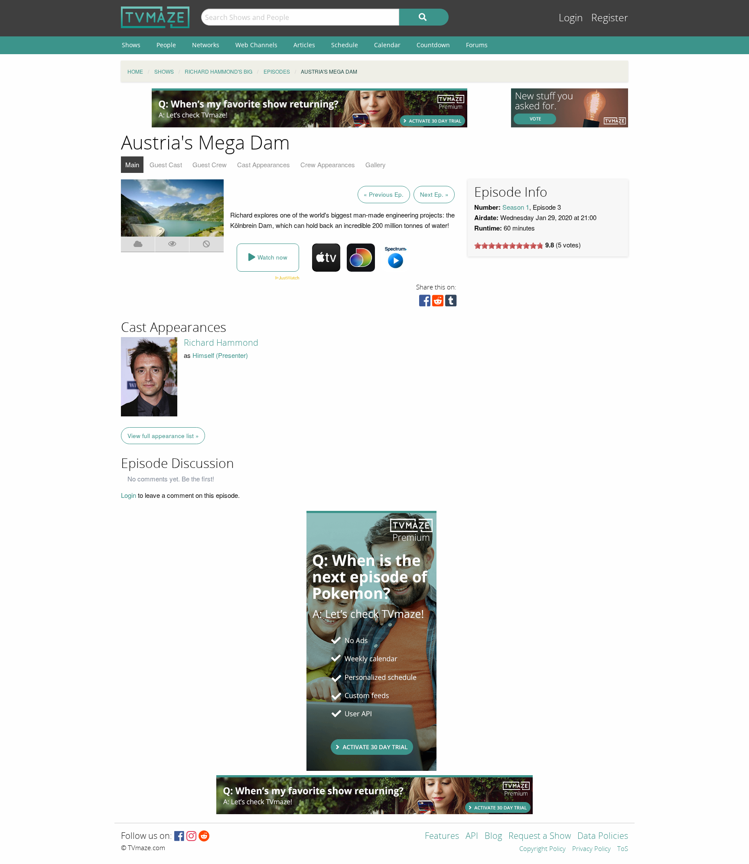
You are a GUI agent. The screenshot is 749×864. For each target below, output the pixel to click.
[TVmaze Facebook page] (179, 836)
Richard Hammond (221, 343)
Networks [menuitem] (205, 45)
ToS (622, 849)
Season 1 (515, 206)
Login (571, 18)
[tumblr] (450, 302)
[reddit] (437, 302)
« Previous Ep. (384, 194)
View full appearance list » (163, 436)
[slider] (509, 245)
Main (132, 164)
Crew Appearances (327, 164)
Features (442, 836)
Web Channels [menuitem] (256, 45)
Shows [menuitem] (131, 45)
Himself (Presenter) (220, 355)
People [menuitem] (166, 45)
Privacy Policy (591, 849)
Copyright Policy (542, 849)
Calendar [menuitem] (387, 45)
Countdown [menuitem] (433, 45)
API (472, 836)
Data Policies (602, 836)
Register (609, 18)
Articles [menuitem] (304, 45)
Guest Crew (209, 164)
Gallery (375, 164)
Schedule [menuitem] (344, 45)
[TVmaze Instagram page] (191, 836)
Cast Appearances (263, 164)
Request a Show (539, 836)
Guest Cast (166, 164)
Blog (493, 836)
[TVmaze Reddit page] (204, 836)
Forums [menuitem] (477, 45)
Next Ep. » (434, 194)
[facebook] (424, 302)
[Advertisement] (309, 107)
